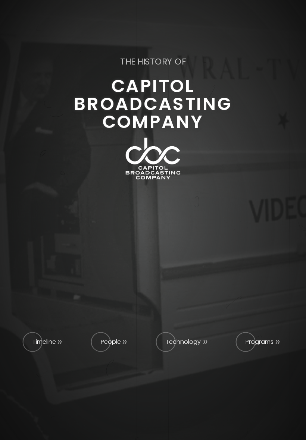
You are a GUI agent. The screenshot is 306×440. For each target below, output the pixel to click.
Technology (183, 341)
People (111, 341)
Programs (260, 341)
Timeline (44, 341)
